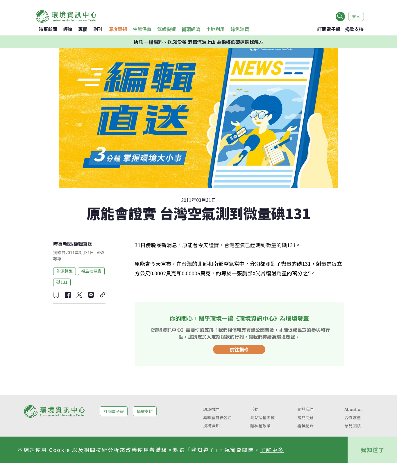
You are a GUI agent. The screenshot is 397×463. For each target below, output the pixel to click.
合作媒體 (352, 417)
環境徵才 (211, 409)
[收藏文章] (56, 295)
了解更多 (272, 449)
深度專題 (117, 29)
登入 (356, 16)
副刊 (98, 29)
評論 (67, 29)
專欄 (82, 29)
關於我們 (305, 409)
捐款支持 (354, 29)
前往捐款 (239, 349)
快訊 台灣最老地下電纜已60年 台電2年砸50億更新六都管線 (198, 43)
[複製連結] (102, 295)
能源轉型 (64, 271)
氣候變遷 (166, 29)
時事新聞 (48, 29)
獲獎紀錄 (305, 425)
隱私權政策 (260, 425)
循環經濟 (191, 29)
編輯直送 (83, 243)
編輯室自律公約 (217, 417)
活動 (254, 409)
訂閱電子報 (328, 29)
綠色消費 (239, 29)
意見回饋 (352, 425)
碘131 (61, 282)
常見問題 (305, 417)
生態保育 (142, 29)
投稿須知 (211, 425)
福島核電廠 (91, 271)
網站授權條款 (262, 417)
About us (353, 409)
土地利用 (215, 29)
